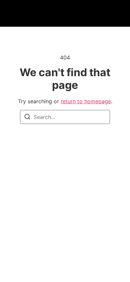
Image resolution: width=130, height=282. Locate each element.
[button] (30, 13)
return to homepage (86, 101)
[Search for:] (65, 117)
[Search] (27, 118)
